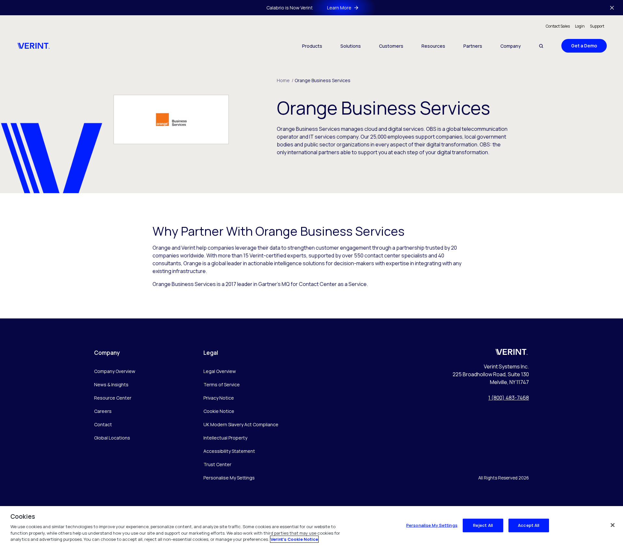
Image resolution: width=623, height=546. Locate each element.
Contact (103, 424)
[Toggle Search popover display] (541, 46)
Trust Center (217, 464)
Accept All (528, 525)
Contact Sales (558, 26)
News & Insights (111, 384)
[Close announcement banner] (612, 7)
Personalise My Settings (229, 478)
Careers (103, 411)
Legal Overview (219, 371)
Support (597, 26)
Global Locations (112, 438)
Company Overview (114, 371)
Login (580, 26)
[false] (612, 525)
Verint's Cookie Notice (294, 539)
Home (285, 80)
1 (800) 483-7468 (508, 397)
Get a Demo (584, 46)
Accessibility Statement (229, 451)
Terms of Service (221, 384)
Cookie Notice (218, 411)
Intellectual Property (225, 438)
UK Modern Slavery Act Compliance (240, 424)
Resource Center (112, 398)
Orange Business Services (322, 80)
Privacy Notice (218, 398)
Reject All (483, 525)
